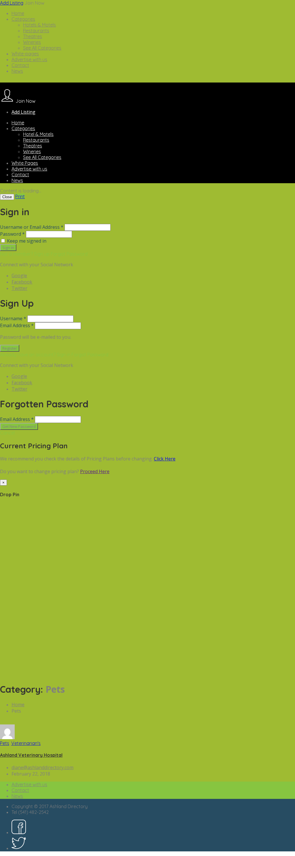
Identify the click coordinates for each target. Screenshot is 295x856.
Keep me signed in (26, 241)
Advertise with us (29, 59)
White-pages (25, 54)
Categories (23, 19)
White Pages (25, 163)
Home (18, 13)
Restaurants (36, 30)
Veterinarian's (26, 743)
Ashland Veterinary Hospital (31, 755)
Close (7, 197)
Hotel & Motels (38, 134)
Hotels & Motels (39, 25)
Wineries (32, 42)
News (17, 71)
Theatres (32, 36)
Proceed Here (94, 471)
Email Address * (17, 325)
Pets (4, 743)
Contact (20, 65)
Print (20, 196)
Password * (12, 234)
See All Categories (42, 48)
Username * (13, 318)
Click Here (164, 459)
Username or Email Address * (31, 227)
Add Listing (11, 3)
